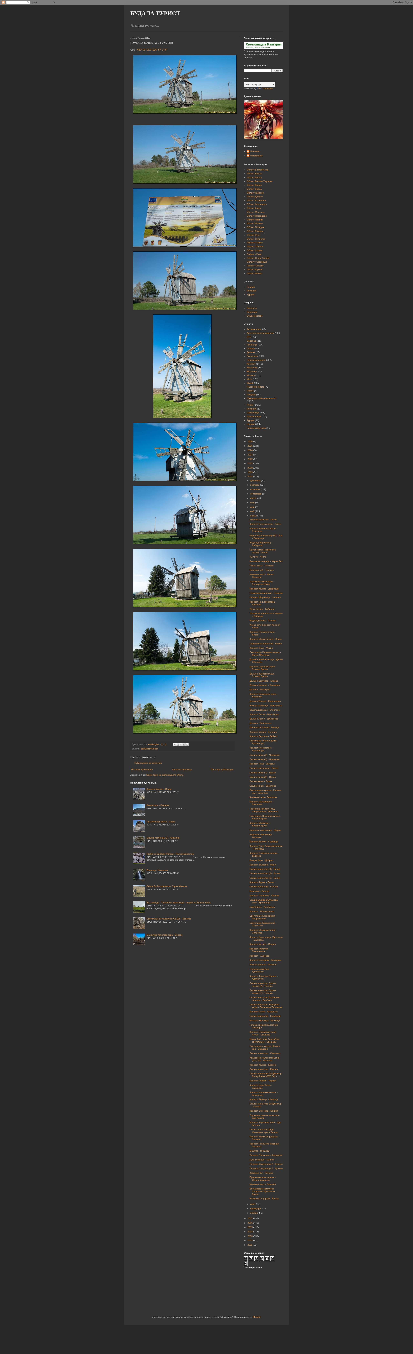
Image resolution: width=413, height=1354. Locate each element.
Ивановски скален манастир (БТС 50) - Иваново (264, 1059)
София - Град (254, 254)
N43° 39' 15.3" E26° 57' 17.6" (152, 49)
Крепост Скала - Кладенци (264, 1011)
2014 (250, 1231)
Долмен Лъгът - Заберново (264, 718)
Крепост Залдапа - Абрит (263, 864)
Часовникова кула (256, 428)
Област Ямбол (254, 273)
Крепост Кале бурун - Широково (261, 1086)
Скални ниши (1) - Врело (263, 777)
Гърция (251, 287)
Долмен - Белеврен (260, 689)
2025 (250, 446)
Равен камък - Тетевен (262, 565)
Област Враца (254, 189)
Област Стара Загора (258, 258)
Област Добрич (255, 196)
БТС (249, 337)
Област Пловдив (255, 227)
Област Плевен (255, 223)
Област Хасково (255, 265)
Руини (250, 405)
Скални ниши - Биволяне (263, 785)
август (253, 498)
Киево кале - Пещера (157, 805)
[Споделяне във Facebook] (184, 744)
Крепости (252, 308)
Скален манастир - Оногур (264, 886)
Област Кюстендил (257, 204)
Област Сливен (255, 242)
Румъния (251, 290)
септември (256, 493)
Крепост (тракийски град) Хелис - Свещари (263, 1033)
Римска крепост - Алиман (263, 964)
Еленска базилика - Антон (263, 519)
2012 (250, 1240)
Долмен (251, 352)
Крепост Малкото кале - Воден (266, 639)
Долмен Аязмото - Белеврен (265, 685)
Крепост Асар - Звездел (262, 763)
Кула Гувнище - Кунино (262, 1159)
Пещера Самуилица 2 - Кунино (266, 1164)
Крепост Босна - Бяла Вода (264, 714)
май (252, 511)
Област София (254, 250)
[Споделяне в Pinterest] (187, 744)
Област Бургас (254, 173)
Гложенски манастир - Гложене (266, 593)
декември (255, 480)
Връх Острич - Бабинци (262, 609)
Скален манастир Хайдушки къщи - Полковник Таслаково (266, 1006)
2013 (250, 1236)
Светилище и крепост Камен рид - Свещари (265, 1047)
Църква (251, 424)
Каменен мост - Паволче (263, 1184)
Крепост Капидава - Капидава (265, 960)
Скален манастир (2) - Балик (265, 873)
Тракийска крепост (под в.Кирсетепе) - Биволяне (264, 810)
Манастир (252, 367)
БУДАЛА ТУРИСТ (155, 13)
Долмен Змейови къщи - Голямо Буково (262, 675)
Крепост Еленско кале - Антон (265, 524)
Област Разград (255, 231)
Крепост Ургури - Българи (263, 732)
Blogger (257, 1317)
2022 (250, 459)
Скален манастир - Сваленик (265, 1053)
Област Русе (253, 235)
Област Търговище (257, 261)
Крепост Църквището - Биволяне (261, 803)
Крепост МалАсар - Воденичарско (260, 824)
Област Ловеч (254, 208)
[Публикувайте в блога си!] (177, 744)
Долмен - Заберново (260, 723)
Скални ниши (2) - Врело (263, 772)
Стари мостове (255, 316)
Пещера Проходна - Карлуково (266, 1155)
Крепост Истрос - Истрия (263, 944)
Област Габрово (255, 192)
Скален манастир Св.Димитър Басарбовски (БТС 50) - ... (266, 1075)
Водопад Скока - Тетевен (263, 620)
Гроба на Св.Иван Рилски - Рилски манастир (170, 854)
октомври (255, 489)
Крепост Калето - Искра (158, 789)
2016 (250, 1223)
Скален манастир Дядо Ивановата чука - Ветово (264, 1131)
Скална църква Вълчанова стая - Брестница (264, 901)
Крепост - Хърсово (259, 955)
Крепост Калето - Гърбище (264, 841)
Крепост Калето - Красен (263, 1065)
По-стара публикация (222, 769)
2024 (250, 450)
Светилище (253, 412)
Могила (251, 375)
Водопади (252, 312)
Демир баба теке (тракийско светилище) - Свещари (264, 1040)
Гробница (252, 344)
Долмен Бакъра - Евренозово (265, 701)
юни (252, 507)
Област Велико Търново (259, 181)
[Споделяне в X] (180, 744)
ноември (255, 485)
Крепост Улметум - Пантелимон (259, 950)
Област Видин (254, 185)
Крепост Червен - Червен (263, 1080)
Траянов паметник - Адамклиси (260, 970)
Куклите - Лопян (258, 556)
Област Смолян (255, 246)
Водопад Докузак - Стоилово (265, 710)
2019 (250, 472)
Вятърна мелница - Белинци (265, 1020)
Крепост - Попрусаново (262, 911)
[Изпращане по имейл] (174, 744)
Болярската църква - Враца (264, 1198)
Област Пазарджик (257, 216)
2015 (250, 1227)
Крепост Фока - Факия (261, 648)
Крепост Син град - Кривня (264, 1110)
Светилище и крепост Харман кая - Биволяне (265, 791)
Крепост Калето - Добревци (264, 588)
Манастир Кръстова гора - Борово (164, 935)
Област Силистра (256, 239)
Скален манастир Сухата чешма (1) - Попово (263, 991)
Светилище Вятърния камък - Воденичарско (265, 817)
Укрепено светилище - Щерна (265, 830)
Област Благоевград (257, 169)
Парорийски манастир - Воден (266, 643)
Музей (250, 383)
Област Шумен (254, 269)
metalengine (256, 155)
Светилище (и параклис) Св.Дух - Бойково (168, 918)
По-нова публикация (142, 769)
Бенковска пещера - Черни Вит (266, 561)
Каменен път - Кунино (261, 1173)
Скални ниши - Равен (261, 781)
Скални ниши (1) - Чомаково (265, 759)
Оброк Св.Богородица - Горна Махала (166, 886)
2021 (250, 463)
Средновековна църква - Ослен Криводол (263, 1178)
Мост (249, 379)
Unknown (255, 151)
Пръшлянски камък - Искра (160, 821)
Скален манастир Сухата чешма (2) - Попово (263, 984)
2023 (250, 454)
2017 (250, 1218)
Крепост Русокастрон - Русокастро (261, 749)
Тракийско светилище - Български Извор (262, 582)
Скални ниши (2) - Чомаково (265, 755)
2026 (250, 441)
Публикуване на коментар (148, 763)
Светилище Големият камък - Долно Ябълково (265, 653)
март (253, 1204)
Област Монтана (255, 212)
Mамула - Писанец (259, 1150)
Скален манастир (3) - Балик (265, 869)
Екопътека (252, 356)
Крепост (251, 364)
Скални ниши (254, 416)
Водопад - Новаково (157, 870)
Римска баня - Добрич (261, 860)
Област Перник (255, 219)
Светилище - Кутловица (262, 907)
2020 (250, 468)
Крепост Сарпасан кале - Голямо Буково (263, 668)
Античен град (254, 329)
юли (252, 502)
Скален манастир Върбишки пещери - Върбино (265, 998)
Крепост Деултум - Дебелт (263, 736)
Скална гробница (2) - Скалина (162, 837)
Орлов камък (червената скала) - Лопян (263, 551)
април (253, 515)
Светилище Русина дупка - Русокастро (264, 742)
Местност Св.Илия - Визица (264, 727)
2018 (250, 476)
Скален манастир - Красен (264, 1069)
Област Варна (254, 177)
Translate (268, 88)
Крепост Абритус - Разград (264, 1099)
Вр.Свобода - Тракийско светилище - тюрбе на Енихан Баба (178, 902)
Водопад (251, 341)
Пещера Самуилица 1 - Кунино (266, 1168)
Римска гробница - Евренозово (266, 705)
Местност (252, 371)
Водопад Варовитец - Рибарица (261, 544)
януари (254, 1213)
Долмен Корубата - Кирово (264, 680)
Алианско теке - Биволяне (263, 797)
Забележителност (149, 749)
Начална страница (182, 769)
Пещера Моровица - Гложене (265, 597)
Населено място (255, 386)
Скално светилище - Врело (264, 768)
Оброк (250, 390)
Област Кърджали (256, 200)
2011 (250, 1245)
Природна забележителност (262, 398)
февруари (256, 1208)
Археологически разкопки (260, 333)
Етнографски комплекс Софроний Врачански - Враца (263, 1191)
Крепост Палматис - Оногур (264, 895)
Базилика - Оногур (259, 891)
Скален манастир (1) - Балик (265, 878)
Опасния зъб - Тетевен (262, 570)
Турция (250, 294)
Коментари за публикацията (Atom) (165, 775)
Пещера (251, 394)
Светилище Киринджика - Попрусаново (263, 917)
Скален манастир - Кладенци (265, 1016)
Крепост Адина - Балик (262, 882)
